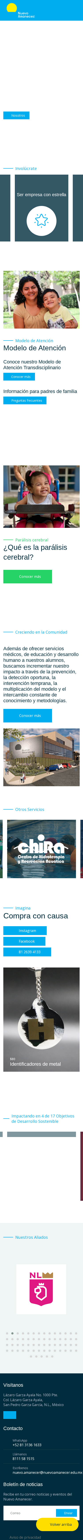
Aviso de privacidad (25, 1537)
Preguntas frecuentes (26, 400)
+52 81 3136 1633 (27, 1444)
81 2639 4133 (30, 952)
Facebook (27, 941)
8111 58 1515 (23, 1458)
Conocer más (21, 377)
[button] (7, 1333)
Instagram (27, 930)
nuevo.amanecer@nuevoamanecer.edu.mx (47, 1472)
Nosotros (18, 115)
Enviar (68, 1513)
